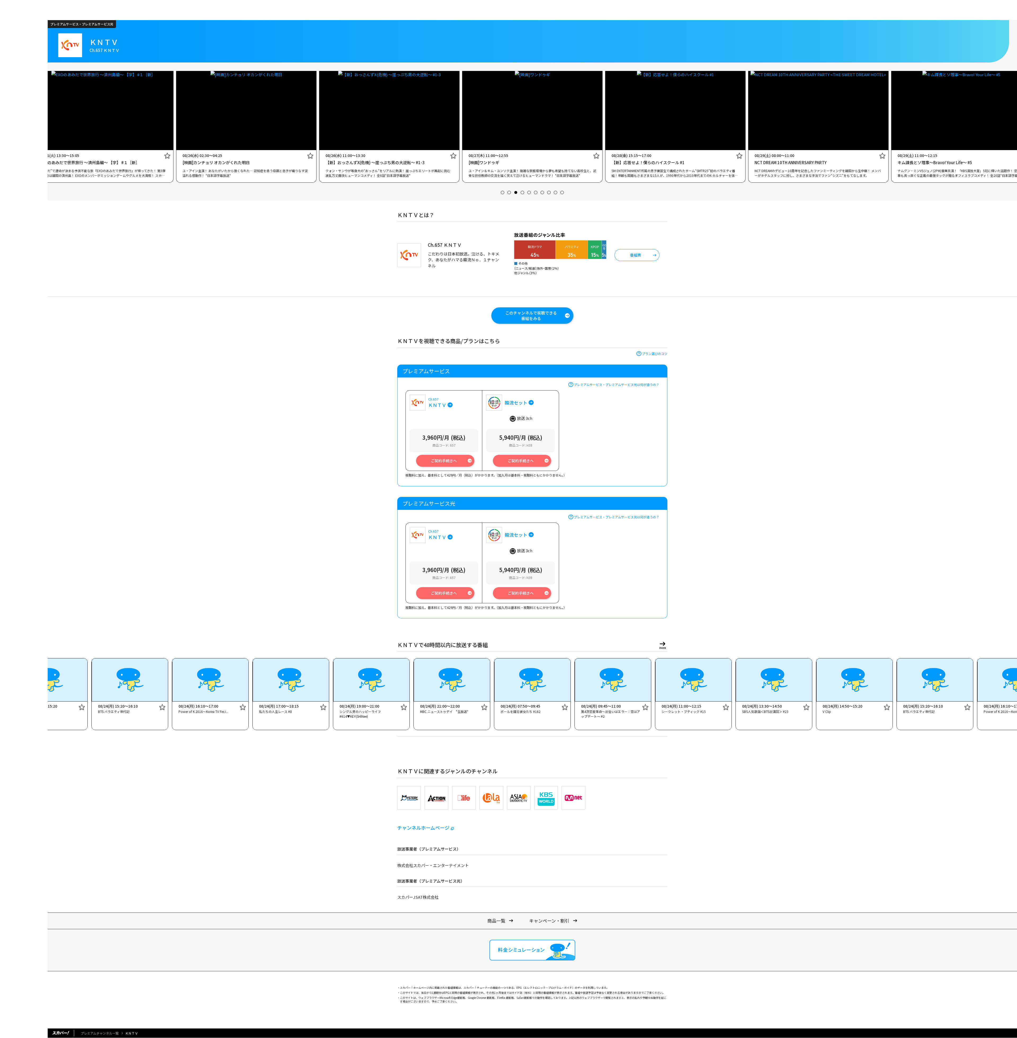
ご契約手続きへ (444, 460)
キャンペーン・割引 (549, 920)
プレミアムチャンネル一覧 (100, 1033)
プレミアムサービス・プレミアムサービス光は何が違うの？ (616, 384)
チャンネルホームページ (423, 827)
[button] (502, 192)
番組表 (635, 255)
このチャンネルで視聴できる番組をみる (531, 315)
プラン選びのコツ (654, 353)
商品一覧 (496, 920)
